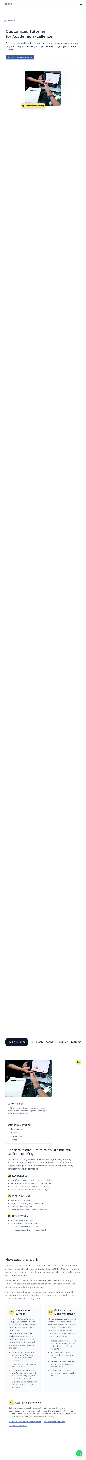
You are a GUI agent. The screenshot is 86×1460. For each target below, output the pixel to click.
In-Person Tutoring (42, 1042)
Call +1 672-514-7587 (18, 1426)
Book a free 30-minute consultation (25, 1422)
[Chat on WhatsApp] (79, 1453)
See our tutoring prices (54, 1422)
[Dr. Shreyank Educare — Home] (8, 4)
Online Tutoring (17, 1042)
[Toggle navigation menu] (81, 4)
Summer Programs (70, 1042)
